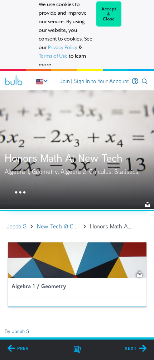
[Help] (135, 81)
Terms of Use (53, 56)
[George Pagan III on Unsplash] (139, 274)
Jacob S (20, 331)
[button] (145, 81)
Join (64, 81)
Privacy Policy (62, 47)
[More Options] (20, 192)
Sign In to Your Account (101, 81)
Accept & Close (109, 14)
